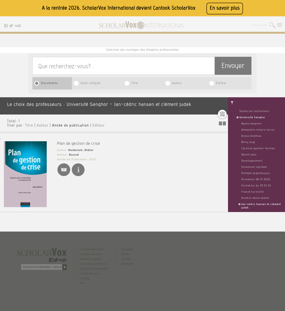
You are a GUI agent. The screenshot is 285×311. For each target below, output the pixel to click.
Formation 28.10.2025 (255, 179)
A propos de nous (91, 254)
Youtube (126, 259)
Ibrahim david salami (255, 198)
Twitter (125, 254)
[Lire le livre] (64, 175)
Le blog (85, 278)
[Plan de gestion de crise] (25, 206)
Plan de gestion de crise (78, 144)
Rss (82, 283)
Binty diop (248, 142)
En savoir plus (225, 8)
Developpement (252, 161)
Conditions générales (93, 264)
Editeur (221, 83)
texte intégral (90, 83)
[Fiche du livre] (78, 175)
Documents (49, 83)
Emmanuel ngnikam (254, 167)
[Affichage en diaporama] (223, 124)
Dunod (74, 154)
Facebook (127, 249)
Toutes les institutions (254, 111)
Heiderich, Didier (80, 150)
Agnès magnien (251, 123)
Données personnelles (94, 268)
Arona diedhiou (251, 136)
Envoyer (233, 66)
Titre (134, 83)
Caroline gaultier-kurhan (258, 148)
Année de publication (70, 126)
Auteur (177, 83)
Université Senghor (252, 117)
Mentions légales (91, 259)
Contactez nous (90, 273)
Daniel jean (249, 154)
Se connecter (260, 25)
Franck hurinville (252, 192)
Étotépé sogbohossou (255, 173)
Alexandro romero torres (258, 130)
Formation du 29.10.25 (256, 185)
